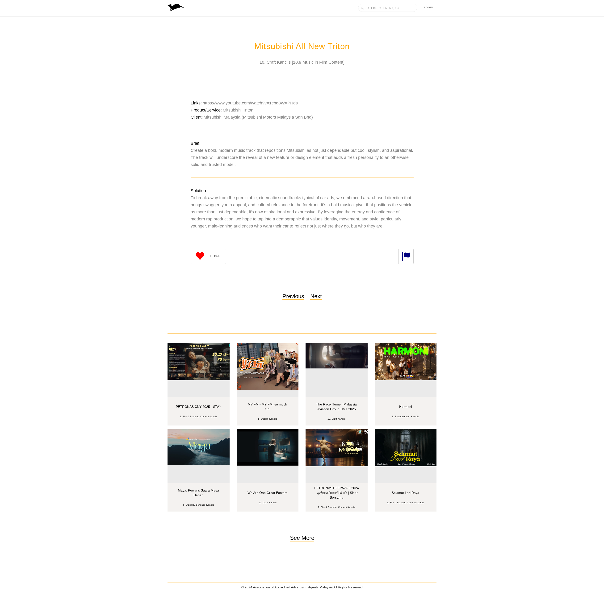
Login (428, 7)
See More (302, 538)
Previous (293, 296)
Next (316, 296)
